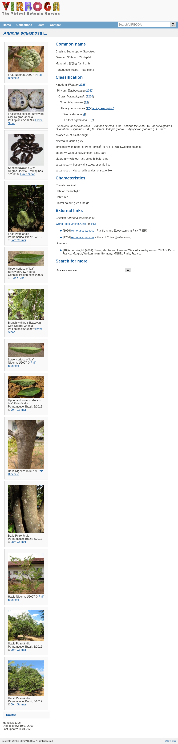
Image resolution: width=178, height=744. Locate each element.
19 (86, 102)
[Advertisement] (124, 10)
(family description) (102, 108)
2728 (82, 84)
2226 (90, 96)
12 (88, 108)
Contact (55, 25)
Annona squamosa (82, 230)
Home (7, 25)
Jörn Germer (18, 240)
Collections (24, 25)
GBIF (83, 223)
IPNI (93, 223)
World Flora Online (67, 223)
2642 (89, 90)
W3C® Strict (170, 741)
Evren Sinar (27, 174)
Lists (41, 25)
